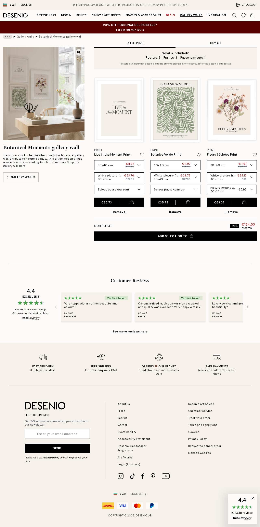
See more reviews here (130, 331)
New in (66, 15)
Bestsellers (46, 15)
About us (124, 404)
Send (57, 448)
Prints (81, 15)
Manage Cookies (199, 453)
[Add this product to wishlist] (142, 154)
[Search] (234, 15)
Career (122, 425)
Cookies (193, 432)
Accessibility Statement (134, 439)
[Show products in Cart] (252, 15)
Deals (170, 15)
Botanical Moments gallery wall (60, 36)
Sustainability (127, 432)
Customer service (200, 411)
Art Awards (125, 457)
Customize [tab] (135, 43)
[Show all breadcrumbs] (7, 37)
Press (121, 411)
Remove (119, 212)
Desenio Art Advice (201, 404)
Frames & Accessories (143, 15)
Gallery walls (191, 15)
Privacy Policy (51, 457)
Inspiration (217, 15)
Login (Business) (129, 464)
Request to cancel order (204, 446)
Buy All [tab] (216, 43)
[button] (242, 509)
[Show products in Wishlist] (243, 15)
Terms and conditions (202, 425)
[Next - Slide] (247, 307)
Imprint (122, 418)
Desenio (142, 515)
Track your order (199, 418)
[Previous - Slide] (56, 307)
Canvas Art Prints (106, 15)
